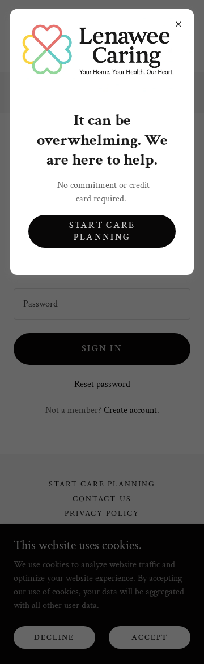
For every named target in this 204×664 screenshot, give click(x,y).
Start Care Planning (102, 231)
